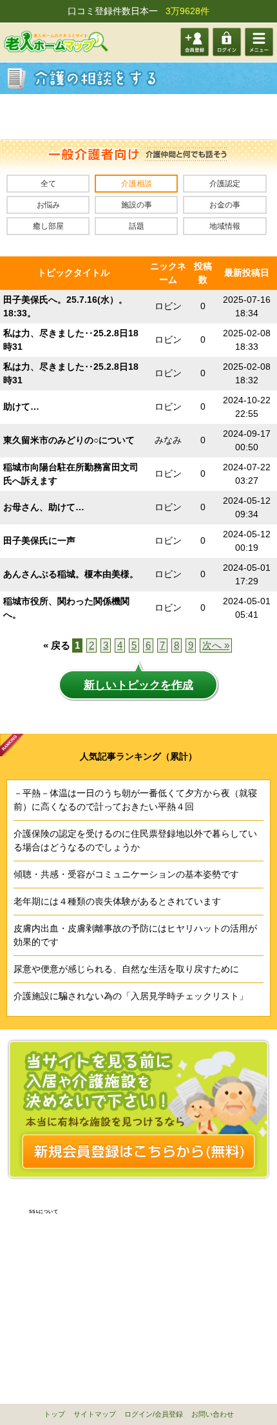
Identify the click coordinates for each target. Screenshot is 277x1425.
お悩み (48, 204)
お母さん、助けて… (43, 507)
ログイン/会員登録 (153, 1414)
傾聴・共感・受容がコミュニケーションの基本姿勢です (126, 874)
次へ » (215, 645)
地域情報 (224, 226)
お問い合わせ (212, 1414)
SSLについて (44, 1211)
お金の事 (224, 204)
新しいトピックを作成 (138, 684)
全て (48, 183)
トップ (54, 1414)
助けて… (21, 406)
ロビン (168, 306)
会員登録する (194, 42)
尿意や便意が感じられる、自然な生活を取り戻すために (126, 969)
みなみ (168, 440)
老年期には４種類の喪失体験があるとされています (117, 901)
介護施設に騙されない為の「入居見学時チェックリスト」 (131, 996)
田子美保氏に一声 (39, 540)
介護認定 (224, 183)
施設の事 (136, 204)
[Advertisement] (138, 116)
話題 (136, 226)
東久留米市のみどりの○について (69, 440)
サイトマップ (94, 1414)
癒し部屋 (48, 226)
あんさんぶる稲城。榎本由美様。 (70, 574)
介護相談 (136, 183)
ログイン (227, 42)
